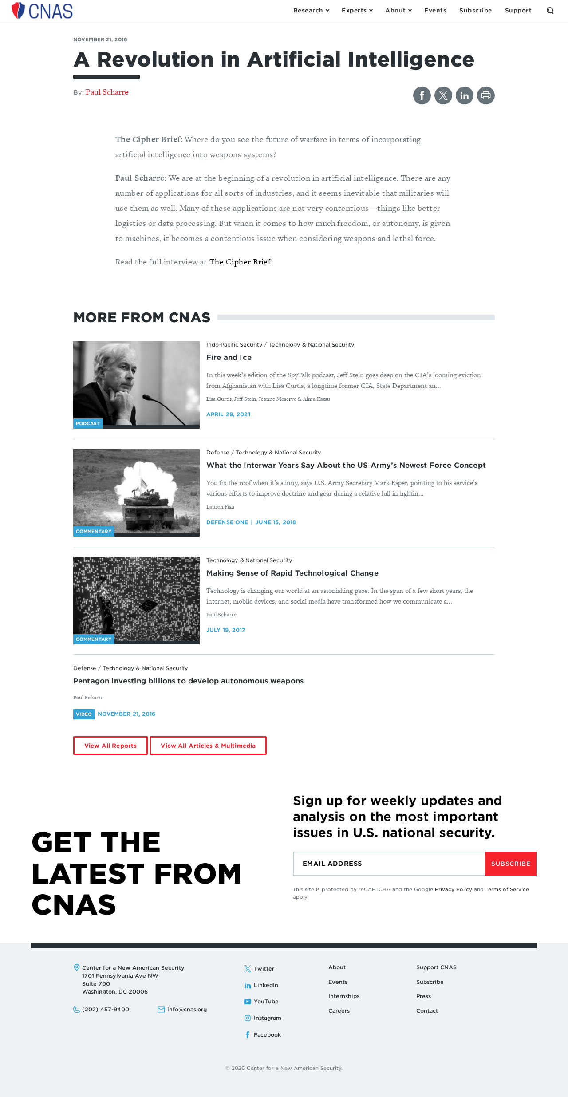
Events (337, 982)
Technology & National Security (311, 344)
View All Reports (110, 745)
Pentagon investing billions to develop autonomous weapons (188, 681)
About (337, 967)
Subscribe (510, 863)
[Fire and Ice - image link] (136, 383)
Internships (343, 996)
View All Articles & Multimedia (208, 745)
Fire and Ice (229, 357)
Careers (339, 1010)
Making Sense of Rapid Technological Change (292, 573)
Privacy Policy (453, 889)
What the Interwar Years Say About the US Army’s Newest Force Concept (346, 465)
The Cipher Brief (240, 261)
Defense (217, 452)
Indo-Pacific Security (234, 344)
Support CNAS (436, 967)
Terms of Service (507, 889)
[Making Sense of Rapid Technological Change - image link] (136, 599)
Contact (427, 1010)
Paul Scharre (107, 91)
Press (423, 996)
